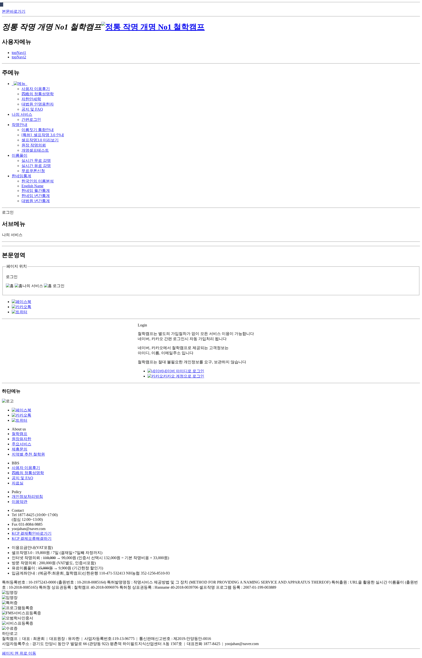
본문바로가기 (13, 11)
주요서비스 (21, 444)
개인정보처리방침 (27, 496)
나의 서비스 (22, 114)
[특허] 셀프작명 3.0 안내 (42, 135)
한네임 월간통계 (35, 190)
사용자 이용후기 (26, 468)
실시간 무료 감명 (36, 160)
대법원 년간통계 (35, 201)
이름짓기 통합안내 (37, 130)
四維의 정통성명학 (28, 473)
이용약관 (19, 502)
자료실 (17, 483)
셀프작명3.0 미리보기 (40, 140)
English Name (32, 186)
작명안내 (19, 125)
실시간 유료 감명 (36, 166)
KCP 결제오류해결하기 (32, 538)
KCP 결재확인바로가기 (32, 533)
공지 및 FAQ (22, 478)
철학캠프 (19, 434)
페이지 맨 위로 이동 (19, 653)
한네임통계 (21, 176)
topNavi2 (19, 57)
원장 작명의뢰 (33, 145)
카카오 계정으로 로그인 (183, 376)
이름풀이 (19, 155)
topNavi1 (19, 53)
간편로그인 (31, 119)
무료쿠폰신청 (33, 171)
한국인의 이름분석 (37, 181)
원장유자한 (21, 439)
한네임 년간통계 (35, 196)
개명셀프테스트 (35, 150)
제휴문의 (19, 449)
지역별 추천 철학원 (28, 454)
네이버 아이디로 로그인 (183, 371)
